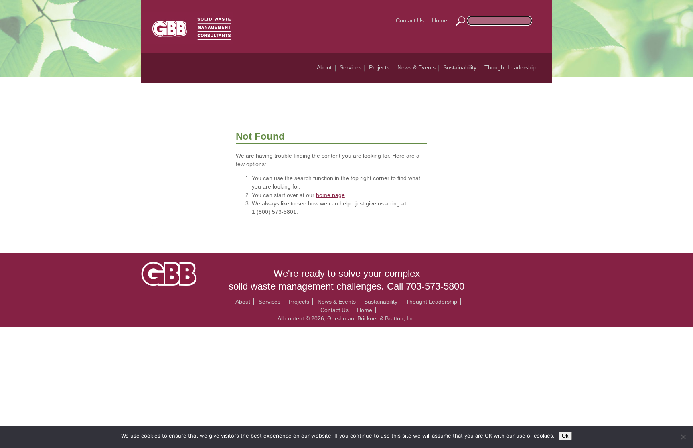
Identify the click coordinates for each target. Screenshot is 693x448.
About (324, 67)
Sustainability (459, 67)
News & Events (416, 67)
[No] (683, 437)
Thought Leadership (510, 67)
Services (350, 67)
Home (439, 20)
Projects (379, 67)
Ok (565, 436)
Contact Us (410, 20)
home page (330, 195)
